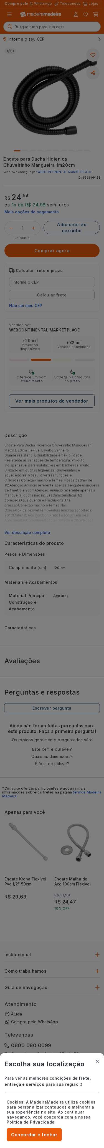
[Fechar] (97, 1061)
